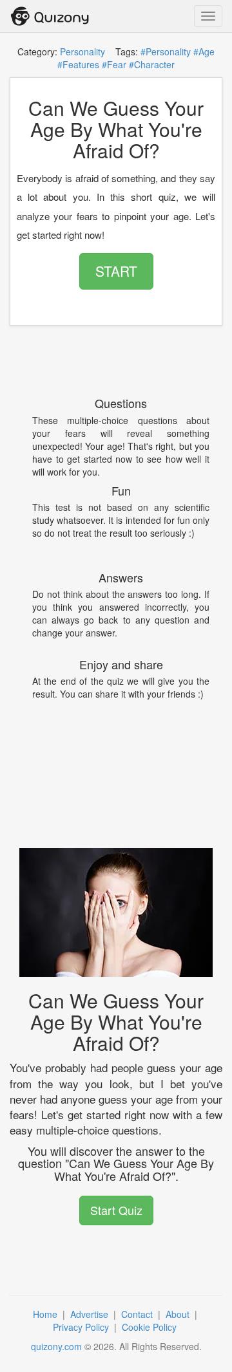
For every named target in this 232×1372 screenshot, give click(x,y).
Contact (138, 1314)
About (179, 1314)
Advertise (90, 1314)
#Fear (114, 64)
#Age (204, 51)
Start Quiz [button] (116, 1209)
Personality (82, 51)
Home (46, 1314)
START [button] (116, 271)
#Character (152, 64)
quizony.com (56, 1346)
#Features (78, 64)
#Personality (165, 51)
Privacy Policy (82, 1327)
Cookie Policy (150, 1327)
